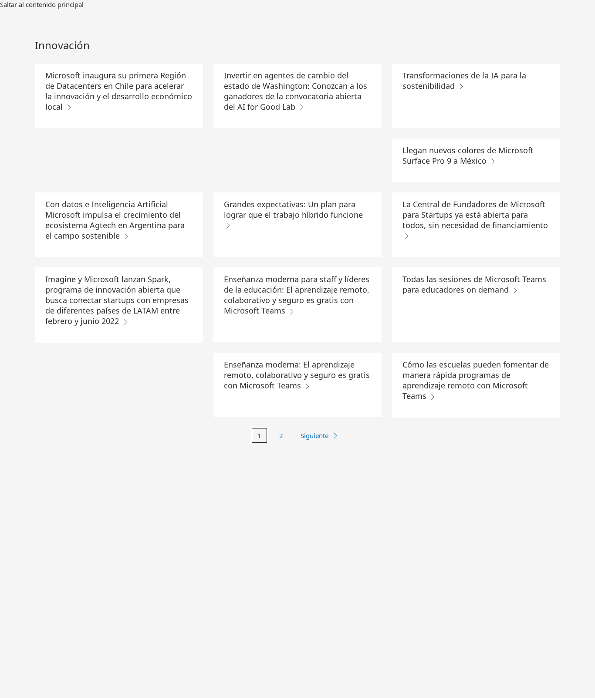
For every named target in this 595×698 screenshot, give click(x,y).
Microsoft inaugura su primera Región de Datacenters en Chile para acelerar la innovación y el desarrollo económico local (118, 91)
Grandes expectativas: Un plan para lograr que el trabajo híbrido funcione (293, 209)
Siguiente (314, 435)
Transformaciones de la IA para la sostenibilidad (464, 80)
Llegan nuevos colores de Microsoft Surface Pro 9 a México (468, 155)
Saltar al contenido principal (42, 4)
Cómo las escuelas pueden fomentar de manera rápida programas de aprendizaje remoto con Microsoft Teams (475, 380)
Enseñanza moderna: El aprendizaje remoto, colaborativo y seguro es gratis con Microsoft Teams (297, 375)
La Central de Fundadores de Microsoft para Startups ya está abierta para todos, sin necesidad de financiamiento (475, 214)
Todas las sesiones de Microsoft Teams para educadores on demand (474, 284)
